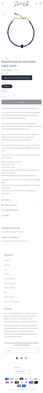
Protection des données (12, 301)
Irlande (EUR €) (20, 371)
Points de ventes (9, 297)
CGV (5, 269)
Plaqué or (7, 86)
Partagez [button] (6, 215)
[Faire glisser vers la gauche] (17, 55)
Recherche (7, 260)
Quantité (4, 91)
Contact (6, 274)
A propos (7, 265)
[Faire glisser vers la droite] (26, 55)
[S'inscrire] (36, 350)
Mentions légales (9, 288)
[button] (2, 3)
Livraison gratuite (9, 279)
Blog (5, 292)
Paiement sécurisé (10, 283)
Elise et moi (13, 389)
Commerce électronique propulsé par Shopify (25, 389)
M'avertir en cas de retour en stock (16, 78)
